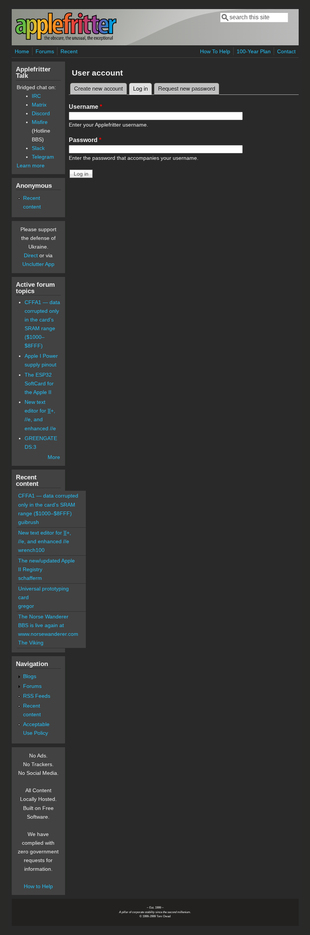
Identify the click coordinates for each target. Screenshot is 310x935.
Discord (41, 113)
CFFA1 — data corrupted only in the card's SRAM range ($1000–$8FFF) (48, 504)
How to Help (38, 886)
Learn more (31, 165)
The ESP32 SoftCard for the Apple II (39, 383)
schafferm (30, 578)
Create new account (98, 88)
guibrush (28, 522)
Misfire (40, 122)
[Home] (65, 39)
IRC (36, 96)
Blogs (29, 676)
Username (85, 107)
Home (22, 51)
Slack (38, 148)
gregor (26, 606)
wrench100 (31, 550)
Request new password (186, 88)
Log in (142, 88)
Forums (45, 51)
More (54, 457)
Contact (286, 51)
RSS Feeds (36, 696)
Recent (69, 51)
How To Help (215, 51)
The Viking (30, 643)
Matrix (39, 105)
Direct (31, 255)
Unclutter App (38, 264)
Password (85, 140)
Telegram (43, 157)
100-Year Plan (254, 51)
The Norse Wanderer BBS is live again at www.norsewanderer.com (48, 625)
